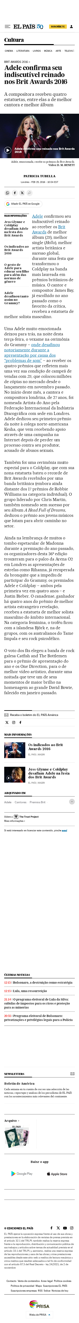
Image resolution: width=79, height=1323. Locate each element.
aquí (64, 830)
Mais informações (13, 820)
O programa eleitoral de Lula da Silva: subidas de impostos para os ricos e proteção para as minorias (37, 1003)
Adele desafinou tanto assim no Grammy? (16, 298)
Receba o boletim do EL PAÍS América (34, 715)
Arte (58, 51)
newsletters (14, 1074)
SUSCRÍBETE (58, 26)
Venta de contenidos (29, 1281)
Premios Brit (38, 802)
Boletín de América (19, 1083)
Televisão (70, 51)
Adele (37, 216)
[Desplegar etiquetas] (72, 802)
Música (48, 51)
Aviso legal (47, 1281)
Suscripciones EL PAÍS (55, 1286)
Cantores (20, 802)
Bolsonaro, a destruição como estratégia (42, 982)
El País (32, 754)
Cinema (9, 51)
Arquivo (10, 1120)
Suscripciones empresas (24, 1290)
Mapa (39, 1286)
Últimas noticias (17, 974)
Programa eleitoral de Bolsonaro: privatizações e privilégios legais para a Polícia (38, 1018)
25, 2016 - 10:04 (44, 182)
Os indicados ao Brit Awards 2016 (16, 250)
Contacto (11, 1281)
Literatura (22, 51)
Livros (37, 51)
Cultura (14, 40)
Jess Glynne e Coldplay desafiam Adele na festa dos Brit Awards (16, 229)
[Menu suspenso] (7, 26)
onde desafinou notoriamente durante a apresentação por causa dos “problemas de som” (32, 352)
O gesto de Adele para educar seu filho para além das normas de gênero (16, 273)
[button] (39, 136)
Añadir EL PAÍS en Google (25, 203)
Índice (47, 1290)
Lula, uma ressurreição (30, 991)
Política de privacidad (22, 1286)
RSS (40, 1290)
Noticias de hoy (60, 1290)
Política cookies (62, 1281)
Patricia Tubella (40, 176)
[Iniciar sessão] (71, 26)
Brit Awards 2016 (16, 62)
